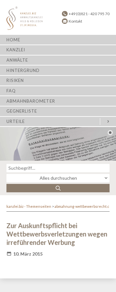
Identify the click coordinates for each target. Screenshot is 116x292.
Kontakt (75, 21)
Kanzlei (15, 49)
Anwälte (17, 60)
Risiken (15, 80)
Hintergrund (23, 70)
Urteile (15, 121)
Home (13, 39)
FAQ (11, 90)
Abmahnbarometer (30, 101)
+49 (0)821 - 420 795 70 (89, 13)
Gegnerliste (21, 111)
